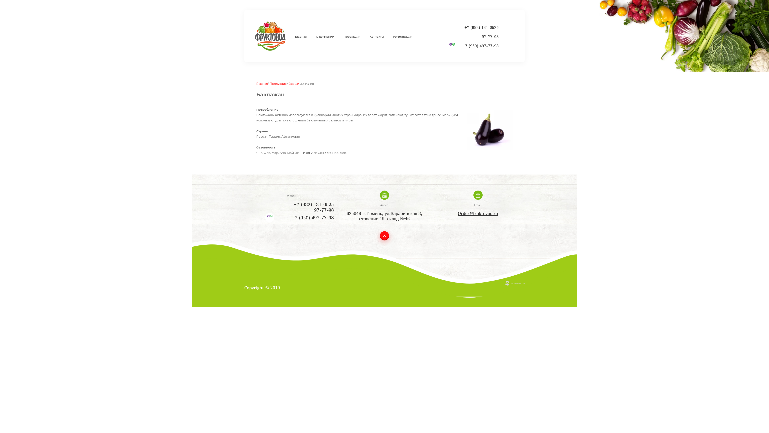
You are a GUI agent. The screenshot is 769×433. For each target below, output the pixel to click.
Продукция (278, 84)
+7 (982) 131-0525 (481, 27)
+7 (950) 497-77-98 (480, 45)
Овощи (294, 84)
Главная (262, 84)
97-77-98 (490, 36)
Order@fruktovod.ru (478, 213)
